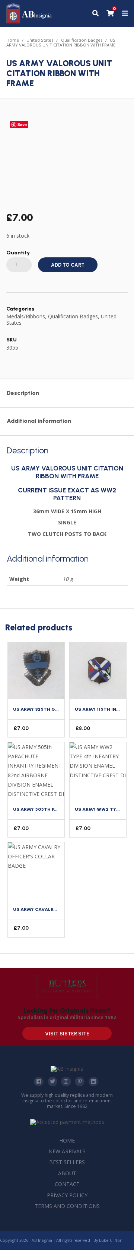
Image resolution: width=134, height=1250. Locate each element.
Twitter (52, 1081)
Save (22, 124)
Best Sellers (67, 1162)
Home (12, 40)
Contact (67, 1184)
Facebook (39, 1081)
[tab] (67, 393)
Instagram (66, 1081)
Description (23, 392)
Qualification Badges (81, 40)
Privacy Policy (67, 1195)
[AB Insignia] (29, 21)
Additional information (39, 420)
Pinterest (79, 1081)
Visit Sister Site (67, 1034)
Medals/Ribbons (25, 316)
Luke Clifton (110, 1240)
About (67, 1173)
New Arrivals (67, 1151)
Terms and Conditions (67, 1205)
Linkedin (93, 1081)
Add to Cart (67, 265)
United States (39, 40)
